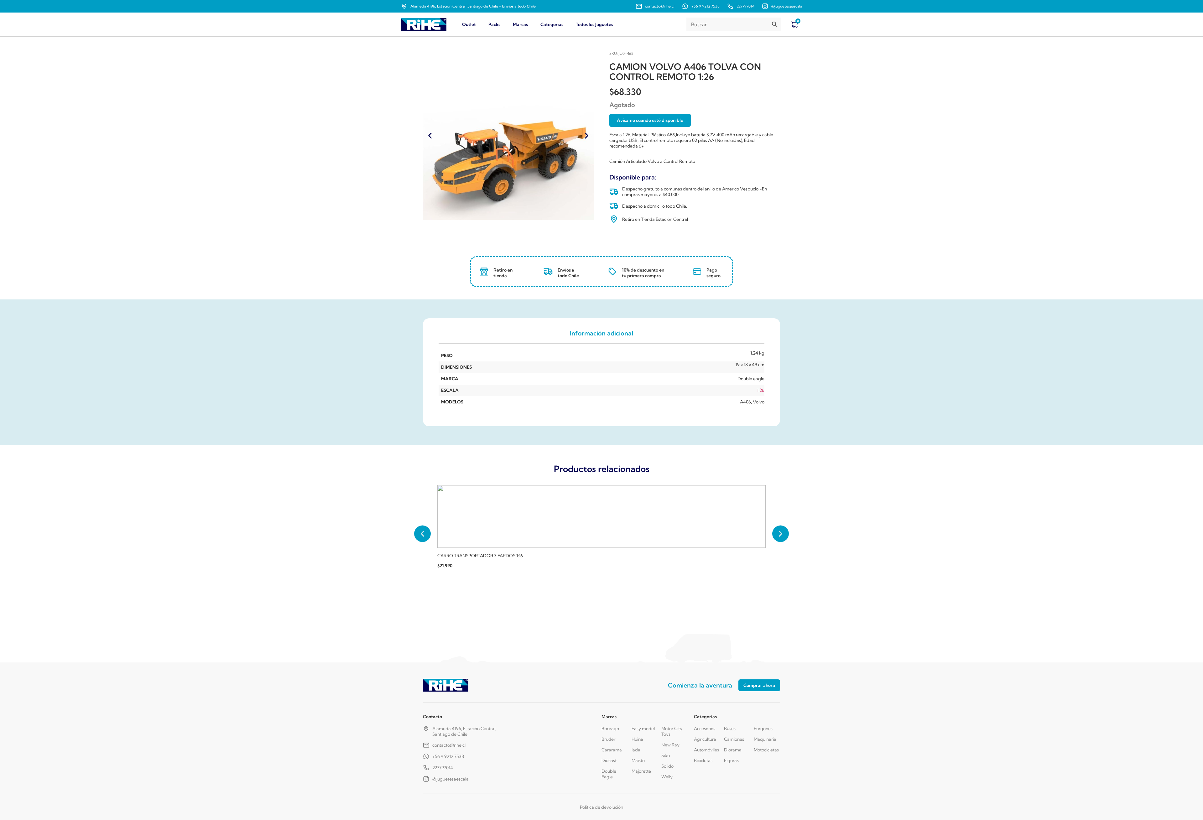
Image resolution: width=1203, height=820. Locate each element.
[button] (430, 135)
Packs (494, 24)
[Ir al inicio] (423, 24)
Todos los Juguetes (594, 24)
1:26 (760, 390)
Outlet (469, 24)
